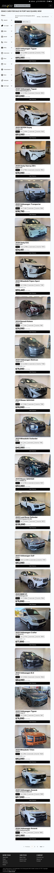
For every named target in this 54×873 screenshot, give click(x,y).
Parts (4, 865)
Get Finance (32, 61)
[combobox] (22, 5)
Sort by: (39, 16)
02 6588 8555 (41, 1)
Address (33, 1)
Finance (5, 863)
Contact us (39, 857)
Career (38, 861)
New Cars (23, 857)
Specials (5, 857)
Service (5, 861)
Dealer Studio (12, 871)
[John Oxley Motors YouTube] (49, 1)
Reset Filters (18, 21)
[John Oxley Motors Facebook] (47, 1)
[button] (50, 5)
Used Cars (23, 861)
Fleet (4, 859)
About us (39, 859)
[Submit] (15, 5)
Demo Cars (23, 859)
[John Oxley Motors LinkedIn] (51, 1)
